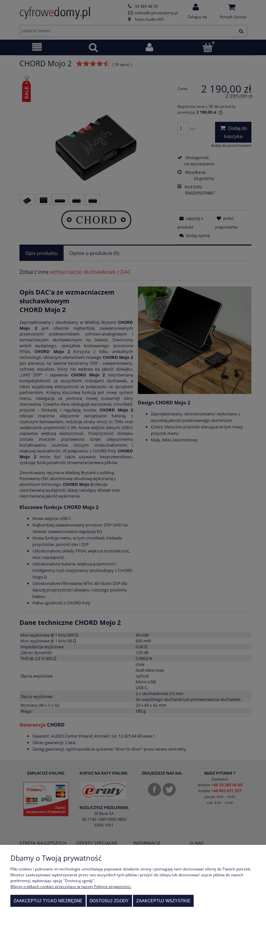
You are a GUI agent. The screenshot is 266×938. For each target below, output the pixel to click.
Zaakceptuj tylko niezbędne (48, 900)
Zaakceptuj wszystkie (163, 900)
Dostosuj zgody (109, 900)
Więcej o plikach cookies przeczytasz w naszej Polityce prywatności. (70, 886)
